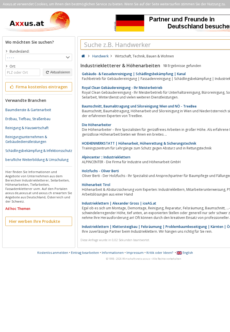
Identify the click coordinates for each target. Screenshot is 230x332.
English (187, 252)
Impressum (135, 252)
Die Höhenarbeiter (96, 124)
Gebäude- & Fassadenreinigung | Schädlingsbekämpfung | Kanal (134, 73)
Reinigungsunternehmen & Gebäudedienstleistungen (26, 139)
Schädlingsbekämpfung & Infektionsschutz (38, 150)
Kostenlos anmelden (52, 252)
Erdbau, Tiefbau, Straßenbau (27, 118)
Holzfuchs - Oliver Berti (100, 171)
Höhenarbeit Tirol (96, 184)
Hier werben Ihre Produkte (34, 221)
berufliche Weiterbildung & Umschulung (36, 159)
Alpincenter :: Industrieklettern (106, 157)
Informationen (113, 252)
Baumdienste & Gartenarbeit (28, 109)
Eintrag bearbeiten (85, 252)
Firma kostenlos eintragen (41, 86)
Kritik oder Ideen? (159, 252)
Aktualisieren (60, 72)
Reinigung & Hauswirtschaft (27, 127)
